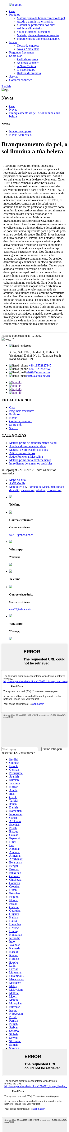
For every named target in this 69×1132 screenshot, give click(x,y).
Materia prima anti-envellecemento (38, 35)
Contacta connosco (20, 80)
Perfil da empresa (27, 59)
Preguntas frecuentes (21, 52)
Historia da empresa (29, 73)
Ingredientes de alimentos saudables (38, 38)
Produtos (14, 14)
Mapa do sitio (17, 479)
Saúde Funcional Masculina (33, 31)
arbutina (40, 490)
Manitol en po (17, 486)
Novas (13, 42)
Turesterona (54, 490)
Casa (12, 11)
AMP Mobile (17, 483)
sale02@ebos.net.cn (38, 375)
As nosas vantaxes (28, 62)
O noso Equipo (26, 69)
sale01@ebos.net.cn (38, 372)
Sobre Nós (15, 55)
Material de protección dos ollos (36, 25)
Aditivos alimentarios (30, 28)
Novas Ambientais (28, 49)
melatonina (27, 490)
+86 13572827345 (40, 365)
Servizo (13, 76)
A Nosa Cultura (26, 66)
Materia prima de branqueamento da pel (41, 18)
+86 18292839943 (40, 369)
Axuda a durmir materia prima (35, 21)
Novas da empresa (28, 45)
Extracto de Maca (38, 486)
